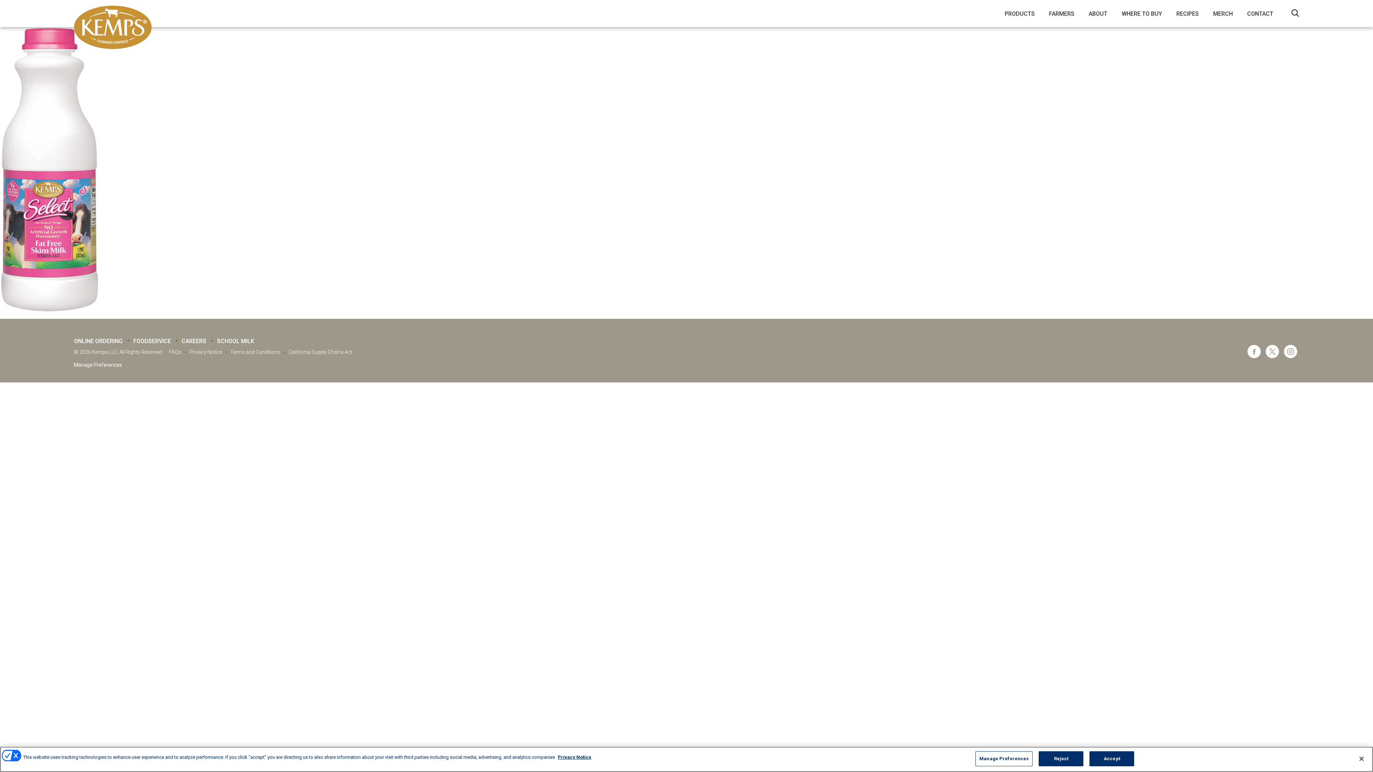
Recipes (1187, 13)
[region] (686, 759)
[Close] (1361, 759)
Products (1020, 13)
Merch (1223, 13)
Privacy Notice (206, 352)
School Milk (235, 341)
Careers (194, 341)
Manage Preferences (98, 365)
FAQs (175, 352)
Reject (1061, 758)
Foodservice (152, 341)
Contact (1260, 13)
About (1098, 13)
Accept (1112, 758)
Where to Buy (1142, 13)
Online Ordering (98, 341)
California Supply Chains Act (320, 352)
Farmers (1061, 13)
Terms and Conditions (255, 352)
